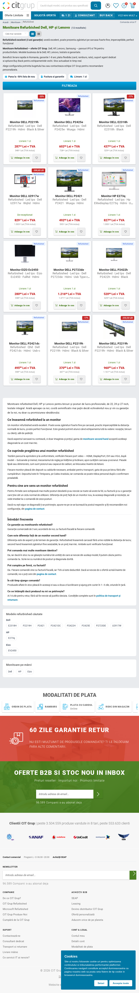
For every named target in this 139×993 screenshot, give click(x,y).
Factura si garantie (54, 76)
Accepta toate (121, 983)
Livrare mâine (10, 952)
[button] (108, 5)
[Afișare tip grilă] (32, 34)
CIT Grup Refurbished (15, 903)
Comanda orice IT (128, 22)
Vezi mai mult (126, 15)
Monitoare (15, 22)
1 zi (67, 15)
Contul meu (78, 935)
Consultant (86, 15)
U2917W (116, 625)
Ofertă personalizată (83, 914)
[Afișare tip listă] (39, 34)
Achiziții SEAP (59, 857)
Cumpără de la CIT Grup (16, 919)
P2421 (41, 625)
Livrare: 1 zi (80, 76)
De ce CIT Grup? (12, 898)
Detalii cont (78, 941)
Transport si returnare (15, 946)
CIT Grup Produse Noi (15, 914)
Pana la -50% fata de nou (21, 76)
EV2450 (12, 650)
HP (7, 632)
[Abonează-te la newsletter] (98, 794)
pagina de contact (34, 508)
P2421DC (56, 625)
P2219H (27, 625)
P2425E (86, 625)
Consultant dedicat (13, 941)
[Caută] (96, 5)
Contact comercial (12, 857)
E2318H (12, 625)
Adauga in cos (22, 157)
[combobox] (69, 6)
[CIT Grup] (19, 5)
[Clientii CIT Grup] (69, 837)
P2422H (71, 625)
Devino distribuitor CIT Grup (87, 909)
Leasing (76, 903)
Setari (101, 983)
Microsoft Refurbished (15, 909)
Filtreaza (69, 85)
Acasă (5, 22)
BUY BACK (106, 15)
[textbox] (64, 6)
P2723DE (101, 625)
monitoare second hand (95, 439)
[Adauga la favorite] (37, 158)
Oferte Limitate (14, 15)
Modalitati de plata (82, 946)
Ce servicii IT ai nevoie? (16, 957)
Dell (8, 620)
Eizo (8, 645)
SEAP (75, 898)
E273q (11, 638)
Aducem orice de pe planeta (87, 919)
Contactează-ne (11, 935)
